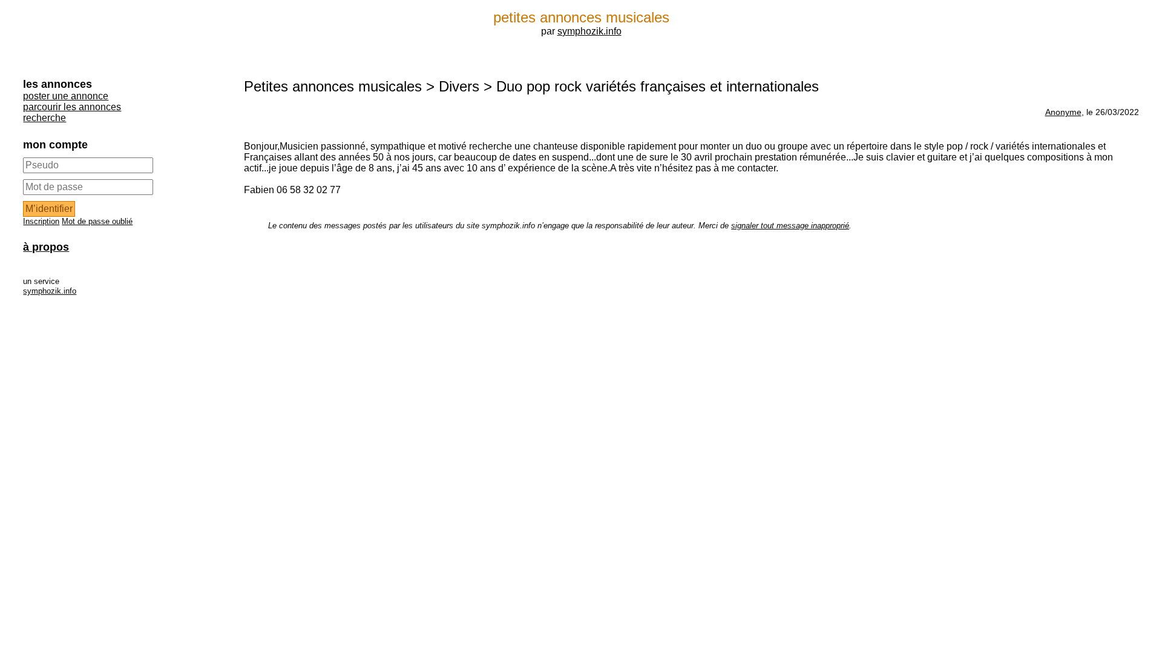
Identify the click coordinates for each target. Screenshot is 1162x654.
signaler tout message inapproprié (790, 225)
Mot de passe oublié (97, 221)
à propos (46, 247)
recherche (44, 118)
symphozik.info (589, 31)
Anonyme (1063, 112)
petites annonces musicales (581, 17)
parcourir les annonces (72, 107)
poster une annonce (65, 96)
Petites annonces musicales (333, 86)
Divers (459, 86)
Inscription (41, 221)
